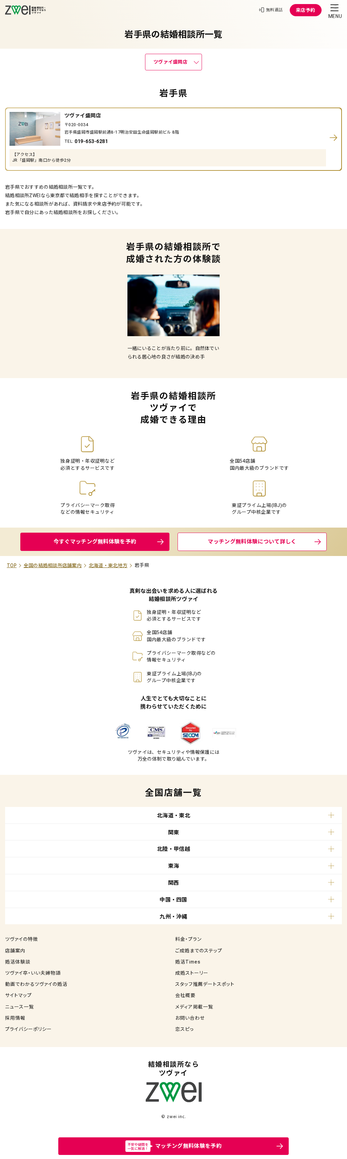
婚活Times (188, 962)
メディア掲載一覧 (194, 1007)
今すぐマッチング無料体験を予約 (95, 541)
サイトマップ (18, 995)
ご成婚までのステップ (198, 950)
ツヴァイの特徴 (21, 939)
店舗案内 (15, 950)
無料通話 (274, 9)
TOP (12, 565)
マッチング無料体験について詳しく (252, 541)
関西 (173, 883)
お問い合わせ (190, 1018)
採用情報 (15, 1018)
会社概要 (185, 995)
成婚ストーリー (191, 973)
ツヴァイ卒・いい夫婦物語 (33, 973)
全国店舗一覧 (173, 793)
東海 (173, 866)
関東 (173, 832)
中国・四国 (173, 900)
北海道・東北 (173, 815)
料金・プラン (188, 939)
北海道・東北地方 (108, 565)
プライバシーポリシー (28, 1029)
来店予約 (305, 10)
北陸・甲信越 (173, 849)
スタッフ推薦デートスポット (204, 984)
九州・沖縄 (173, 916)
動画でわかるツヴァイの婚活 (36, 984)
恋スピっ (184, 1029)
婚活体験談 (17, 962)
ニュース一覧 (19, 1007)
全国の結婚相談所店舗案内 (53, 565)
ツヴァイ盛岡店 (170, 62)
